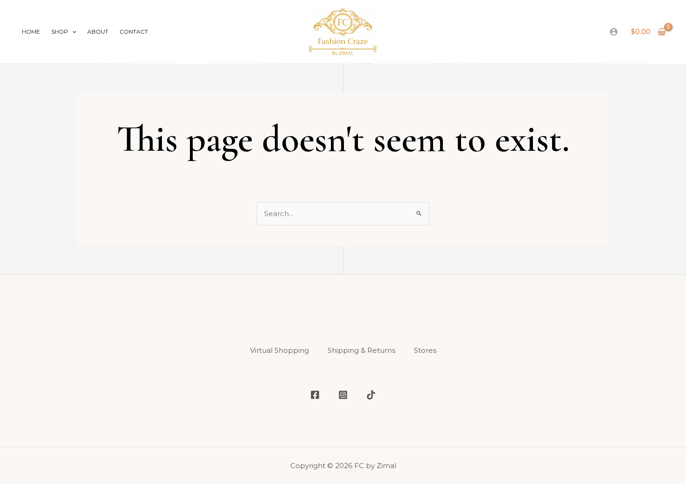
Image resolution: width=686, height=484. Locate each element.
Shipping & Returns (361, 350)
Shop (59, 31)
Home (31, 31)
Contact (133, 31)
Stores (425, 350)
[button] (72, 31)
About (97, 31)
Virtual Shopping (279, 350)
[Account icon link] (613, 32)
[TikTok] (371, 395)
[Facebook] (315, 395)
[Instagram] (343, 395)
